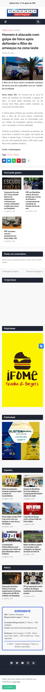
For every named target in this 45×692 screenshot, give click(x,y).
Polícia (16, 155)
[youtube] (22, 663)
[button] (5, 22)
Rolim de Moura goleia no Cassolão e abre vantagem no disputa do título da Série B (33, 548)
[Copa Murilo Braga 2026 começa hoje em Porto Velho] (33, 509)
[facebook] (11, 663)
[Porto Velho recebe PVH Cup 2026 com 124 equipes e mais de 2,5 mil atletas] (12, 509)
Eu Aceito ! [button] (9, 687)
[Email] (24, 161)
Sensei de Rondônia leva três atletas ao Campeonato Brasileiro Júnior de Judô (33, 492)
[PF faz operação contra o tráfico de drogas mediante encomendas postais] (33, 578)
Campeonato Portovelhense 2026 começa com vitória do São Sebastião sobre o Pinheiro (11, 549)
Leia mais (16, 682)
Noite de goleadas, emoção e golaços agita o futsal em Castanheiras (12, 492)
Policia (17, 30)
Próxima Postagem (34, 271)
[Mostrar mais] (28, 161)
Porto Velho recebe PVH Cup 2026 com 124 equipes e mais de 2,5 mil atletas (11, 520)
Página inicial (7, 30)
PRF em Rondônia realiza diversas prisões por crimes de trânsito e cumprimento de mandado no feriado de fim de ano (33, 200)
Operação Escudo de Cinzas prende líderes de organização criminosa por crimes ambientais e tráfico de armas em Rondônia (11, 200)
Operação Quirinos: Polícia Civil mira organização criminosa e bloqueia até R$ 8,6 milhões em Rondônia (11, 591)
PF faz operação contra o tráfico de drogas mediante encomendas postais (33, 589)
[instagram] (28, 663)
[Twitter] (9, 161)
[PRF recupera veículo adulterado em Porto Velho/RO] (11, 223)
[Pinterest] (19, 161)
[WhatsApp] (14, 161)
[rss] (33, 663)
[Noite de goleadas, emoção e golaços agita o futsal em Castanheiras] (12, 481)
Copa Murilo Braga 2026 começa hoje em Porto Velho (33, 519)
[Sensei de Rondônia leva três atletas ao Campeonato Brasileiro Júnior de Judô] (33, 481)
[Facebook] (4, 161)
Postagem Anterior (10, 271)
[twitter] (17, 663)
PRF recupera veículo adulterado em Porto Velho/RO (10, 234)
